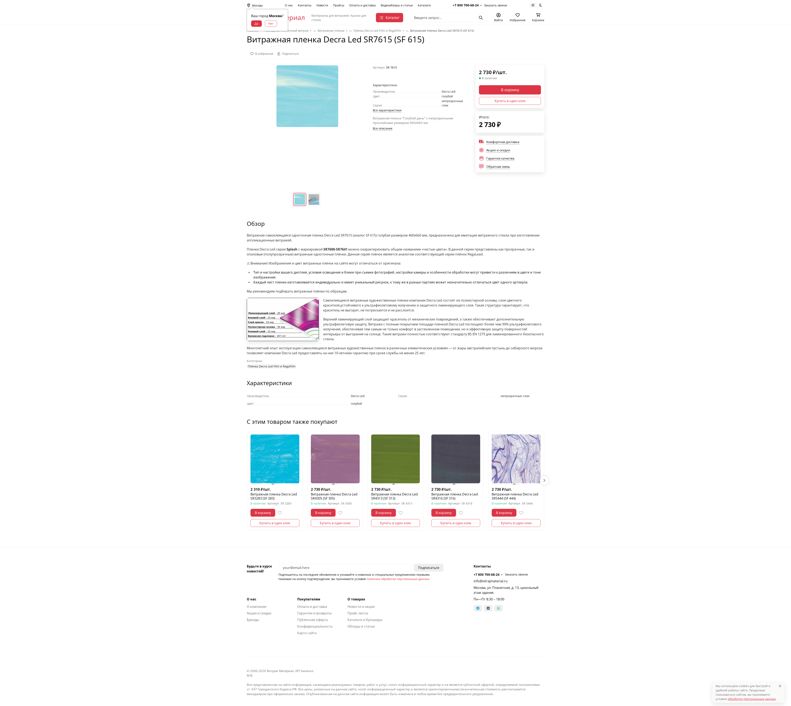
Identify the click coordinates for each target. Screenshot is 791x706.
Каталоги (424, 5)
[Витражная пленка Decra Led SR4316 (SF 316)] (455, 459)
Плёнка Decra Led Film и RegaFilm (271, 366)
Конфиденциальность (314, 626)
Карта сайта (307, 633)
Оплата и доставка (362, 5)
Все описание (382, 128)
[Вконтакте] (488, 608)
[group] (307, 125)
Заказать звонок (495, 5)
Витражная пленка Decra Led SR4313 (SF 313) (394, 496)
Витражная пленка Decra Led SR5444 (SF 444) (515, 496)
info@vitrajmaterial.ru (491, 581)
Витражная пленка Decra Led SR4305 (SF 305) (334, 496)
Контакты (304, 5)
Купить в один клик (510, 101)
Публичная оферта (312, 619)
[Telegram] (478, 608)
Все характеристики (387, 110)
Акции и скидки (259, 613)
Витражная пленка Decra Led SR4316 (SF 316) (454, 496)
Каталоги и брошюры (365, 619)
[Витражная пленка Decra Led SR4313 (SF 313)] (395, 459)
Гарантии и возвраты (314, 613)
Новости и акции (361, 606)
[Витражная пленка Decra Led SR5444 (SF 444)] (516, 459)
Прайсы (338, 5)
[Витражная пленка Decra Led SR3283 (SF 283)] (274, 459)
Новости (322, 5)
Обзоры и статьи (361, 626)
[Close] (780, 686)
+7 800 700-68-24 (466, 5)
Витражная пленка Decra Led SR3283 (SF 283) (273, 496)
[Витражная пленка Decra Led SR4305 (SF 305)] (335, 459)
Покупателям (308, 599)
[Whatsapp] (498, 608)
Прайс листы (358, 613)
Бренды (253, 619)
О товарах (356, 599)
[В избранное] (280, 513)
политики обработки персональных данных (398, 579)
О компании (256, 606)
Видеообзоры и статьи (397, 5)
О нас (289, 5)
